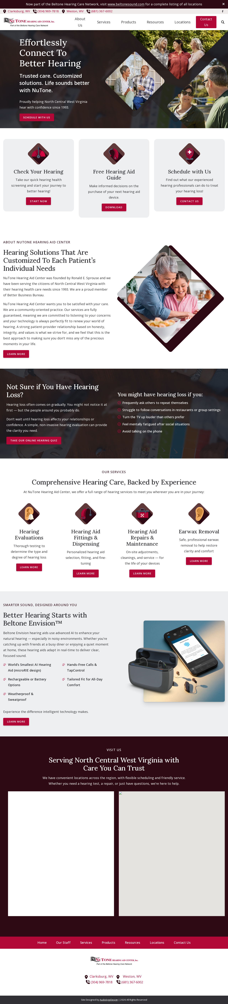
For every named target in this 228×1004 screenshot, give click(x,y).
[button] (172, 850)
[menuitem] (80, 22)
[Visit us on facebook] (223, 11)
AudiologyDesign (109, 999)
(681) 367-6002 (102, 11)
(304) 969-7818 (48, 11)
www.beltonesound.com (126, 4)
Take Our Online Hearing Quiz (33, 440)
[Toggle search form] (222, 22)
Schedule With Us (36, 117)
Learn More (16, 354)
